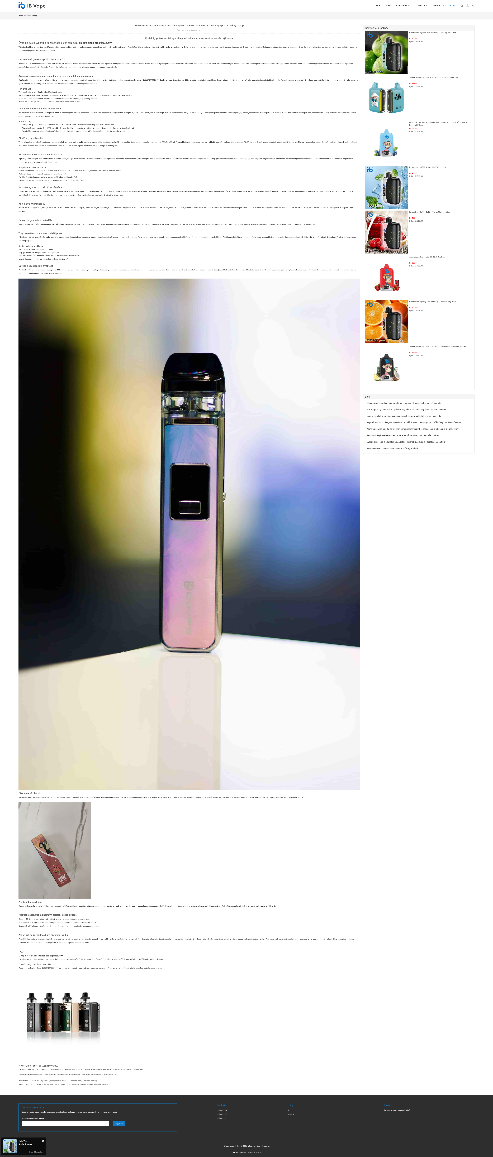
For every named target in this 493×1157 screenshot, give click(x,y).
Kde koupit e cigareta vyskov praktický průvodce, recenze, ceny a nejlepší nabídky (63, 1081)
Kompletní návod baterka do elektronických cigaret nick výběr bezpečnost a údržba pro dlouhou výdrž (413, 429)
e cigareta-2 (420, 6)
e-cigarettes (241, 1152)
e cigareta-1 (438, 6)
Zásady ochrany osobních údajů (397, 1110)
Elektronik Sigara (254, 1152)
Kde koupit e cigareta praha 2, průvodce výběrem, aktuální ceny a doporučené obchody (406, 409)
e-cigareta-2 (222, 1114)
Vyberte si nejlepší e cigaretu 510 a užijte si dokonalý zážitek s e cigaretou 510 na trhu (406, 442)
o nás (388, 6)
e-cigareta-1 (222, 1118)
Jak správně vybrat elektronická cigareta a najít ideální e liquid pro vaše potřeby (403, 435)
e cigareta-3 (402, 6)
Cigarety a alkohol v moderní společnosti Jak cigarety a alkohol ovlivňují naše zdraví (405, 416)
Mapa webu (292, 1114)
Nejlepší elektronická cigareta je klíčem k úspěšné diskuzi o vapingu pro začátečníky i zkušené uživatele (414, 422)
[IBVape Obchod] (31, 7)
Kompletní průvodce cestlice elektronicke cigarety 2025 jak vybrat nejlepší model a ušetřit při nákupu (67, 1084)
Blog (452, 6)
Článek (28, 15)
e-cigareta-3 (222, 1110)
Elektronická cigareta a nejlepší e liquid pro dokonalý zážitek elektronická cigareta (404, 403)
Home (377, 6)
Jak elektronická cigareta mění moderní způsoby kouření (392, 448)
